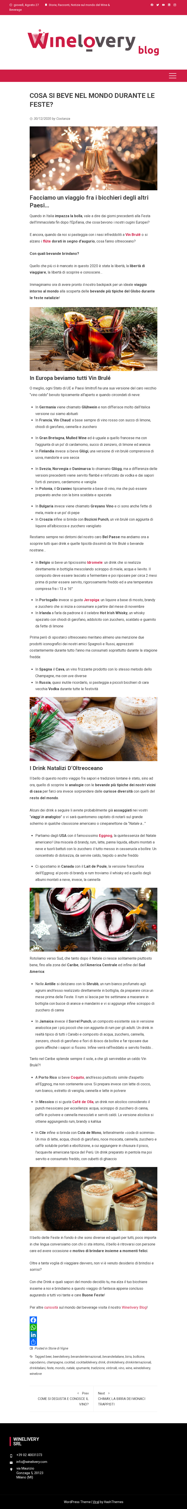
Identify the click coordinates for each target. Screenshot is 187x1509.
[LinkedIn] (94, 1334)
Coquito (77, 1077)
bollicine (138, 1356)
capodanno (37, 1362)
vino (121, 1368)
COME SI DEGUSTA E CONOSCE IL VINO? (63, 1398)
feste (50, 1368)
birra (128, 1356)
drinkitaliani (37, 1368)
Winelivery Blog (134, 1307)
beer (49, 1356)
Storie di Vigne (58, 1348)
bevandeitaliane (113, 1356)
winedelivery (141, 1368)
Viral (96, 1502)
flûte (47, 241)
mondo (60, 1368)
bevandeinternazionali (86, 1356)
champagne (55, 1362)
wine (129, 1368)
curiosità (51, 1307)
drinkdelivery (115, 1362)
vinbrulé (111, 1368)
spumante (83, 1368)
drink (101, 1362)
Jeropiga (91, 600)
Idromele (95, 562)
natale (70, 1368)
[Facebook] (94, 1320)
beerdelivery (61, 1356)
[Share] (94, 1342)
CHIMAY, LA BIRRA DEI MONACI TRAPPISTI (121, 1398)
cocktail (69, 1362)
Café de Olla (83, 1102)
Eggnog (105, 835)
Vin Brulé (133, 234)
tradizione (98, 1368)
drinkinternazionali (138, 1362)
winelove (36, 1374)
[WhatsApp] (94, 1327)
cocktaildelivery (86, 1362)
